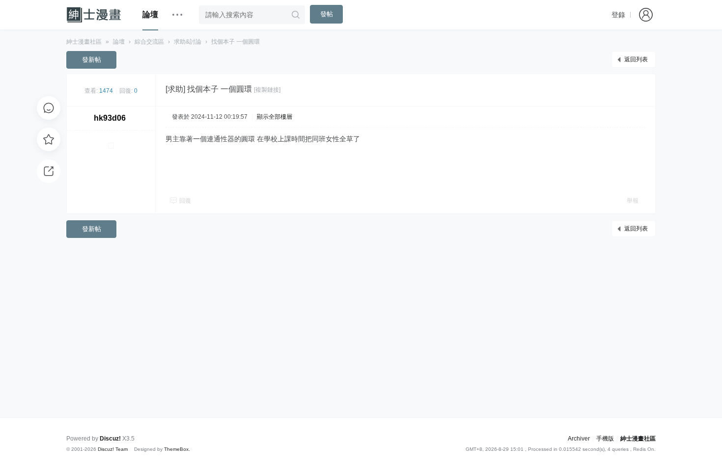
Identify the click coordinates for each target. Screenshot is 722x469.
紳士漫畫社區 (84, 41)
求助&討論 (187, 41)
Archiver (579, 438)
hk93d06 (110, 118)
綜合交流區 (149, 41)
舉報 (633, 200)
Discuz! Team (113, 449)
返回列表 (636, 59)
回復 (185, 200)
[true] (295, 14)
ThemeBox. (177, 449)
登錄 (618, 15)
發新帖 (91, 59)
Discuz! (110, 438)
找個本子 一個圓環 (235, 41)
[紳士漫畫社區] (96, 15)
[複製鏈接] (267, 89)
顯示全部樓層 (274, 116)
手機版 (605, 438)
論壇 (150, 14)
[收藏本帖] (48, 139)
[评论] (48, 108)
